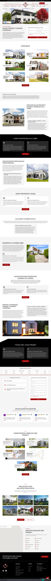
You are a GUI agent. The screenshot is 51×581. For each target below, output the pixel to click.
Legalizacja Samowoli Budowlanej (20, 572)
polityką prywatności (30, 34)
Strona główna (6, 6)
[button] (4, 420)
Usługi (19, 6)
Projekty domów (13, 6)
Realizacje (33, 6)
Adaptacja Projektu (18, 571)
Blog (40, 6)
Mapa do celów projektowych (19, 573)
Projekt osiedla (17, 568)
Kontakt (43, 6)
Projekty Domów (18, 567)
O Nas (29, 567)
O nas (37, 6)
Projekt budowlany (18, 566)
